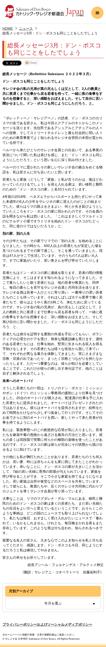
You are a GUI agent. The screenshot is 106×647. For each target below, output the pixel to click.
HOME (7, 28)
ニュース (26, 28)
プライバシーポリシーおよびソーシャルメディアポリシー (47, 624)
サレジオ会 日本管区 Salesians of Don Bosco (44, 12)
